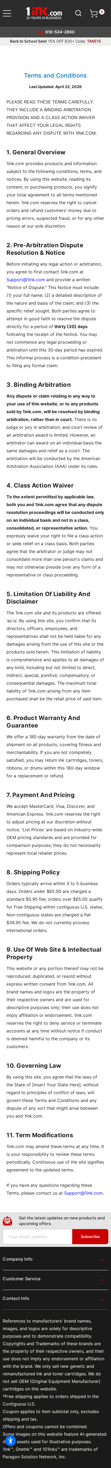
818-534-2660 (60, 31)
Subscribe (90, 1236)
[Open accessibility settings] (10, 1440)
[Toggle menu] (10, 13)
